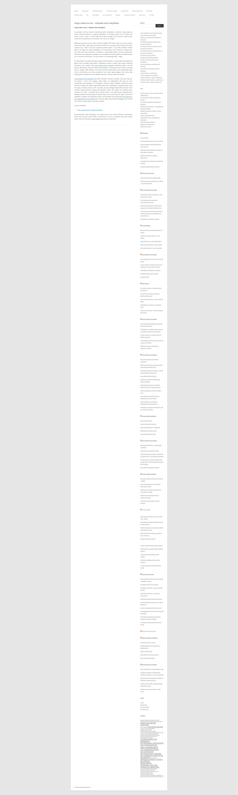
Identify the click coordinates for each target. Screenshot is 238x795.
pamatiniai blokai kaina (154, 735)
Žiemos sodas (78, 15)
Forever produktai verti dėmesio (149, 75)
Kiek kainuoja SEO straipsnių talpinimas (151, 599)
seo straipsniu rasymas (150, 753)
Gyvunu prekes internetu (149, 416)
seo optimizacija (156, 743)
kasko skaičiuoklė (144, 727)
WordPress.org (144, 709)
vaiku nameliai (143, 768)
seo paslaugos (149, 747)
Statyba (151, 15)
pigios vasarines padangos (146, 737)
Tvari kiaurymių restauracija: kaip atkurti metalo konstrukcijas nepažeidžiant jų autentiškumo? (151, 213)
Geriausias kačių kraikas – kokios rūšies (151, 245)
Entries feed (143, 705)
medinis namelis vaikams (146, 732)
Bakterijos (149, 11)
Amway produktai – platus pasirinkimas (151, 77)
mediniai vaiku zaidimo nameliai (148, 731)
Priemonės (145, 133)
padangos (155, 733)
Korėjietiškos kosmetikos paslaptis (149, 219)
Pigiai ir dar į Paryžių (145, 126)
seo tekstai (145, 757)
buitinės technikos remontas (147, 721)
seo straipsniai (146, 751)
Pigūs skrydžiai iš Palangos (147, 122)
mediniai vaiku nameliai (146, 729)
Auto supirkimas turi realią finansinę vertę (151, 669)
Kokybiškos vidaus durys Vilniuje (149, 273)
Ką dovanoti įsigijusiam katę (148, 434)
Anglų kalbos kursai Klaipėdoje (84, 79)
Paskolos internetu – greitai (147, 642)
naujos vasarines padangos (146, 733)
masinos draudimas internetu (147, 728)
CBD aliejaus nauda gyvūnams (148, 431)
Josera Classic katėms (146, 421)
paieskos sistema (144, 735)
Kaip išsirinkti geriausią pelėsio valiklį (150, 178)
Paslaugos (142, 15)
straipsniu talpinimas (149, 767)
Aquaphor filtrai (144, 277)
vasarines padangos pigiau (146, 774)
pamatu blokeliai (144, 736)
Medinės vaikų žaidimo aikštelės (149, 57)
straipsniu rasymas (149, 765)
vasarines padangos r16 (146, 775)
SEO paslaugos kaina (148, 574)
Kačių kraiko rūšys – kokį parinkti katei (150, 241)
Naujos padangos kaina (149, 631)
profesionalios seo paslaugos (148, 740)
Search (142, 23)
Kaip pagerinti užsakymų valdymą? (150, 467)
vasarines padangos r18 (146, 776)
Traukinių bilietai (97, 11)
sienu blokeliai (153, 757)
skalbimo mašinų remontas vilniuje (151, 760)
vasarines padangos (152, 768)
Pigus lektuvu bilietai (148, 173)
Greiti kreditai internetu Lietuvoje (149, 655)
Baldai (76, 11)
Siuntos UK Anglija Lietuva (147, 115)
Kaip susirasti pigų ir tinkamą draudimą (90, 110)
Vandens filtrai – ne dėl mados (148, 73)
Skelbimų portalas (129, 15)
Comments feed (144, 707)
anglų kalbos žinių (98, 119)
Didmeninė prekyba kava (147, 124)
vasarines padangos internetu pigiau (149, 771)
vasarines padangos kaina (146, 772)
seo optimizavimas (148, 745)
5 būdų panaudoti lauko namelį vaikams (151, 545)
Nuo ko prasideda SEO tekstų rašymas (150, 608)
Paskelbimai (95, 15)
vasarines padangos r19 (157, 776)
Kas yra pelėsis (144, 138)
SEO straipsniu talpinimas (149, 190)
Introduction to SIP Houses (147, 55)
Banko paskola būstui (146, 651)
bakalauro (148, 720)
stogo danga (146, 763)
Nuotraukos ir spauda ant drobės (149, 451)
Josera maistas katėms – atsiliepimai (150, 427)
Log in (142, 702)
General (117, 15)
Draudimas (85, 11)
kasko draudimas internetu (148, 724)
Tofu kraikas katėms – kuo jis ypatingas (151, 248)
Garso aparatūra (137, 11)
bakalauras (143, 720)
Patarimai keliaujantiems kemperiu (150, 167)
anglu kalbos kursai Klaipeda (104, 65)
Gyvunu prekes (146, 225)
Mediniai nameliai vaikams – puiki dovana (151, 80)
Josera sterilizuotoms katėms (148, 424)
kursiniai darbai (156, 726)
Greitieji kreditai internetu (149, 638)
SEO (87, 15)
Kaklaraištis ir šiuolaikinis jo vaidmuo (150, 270)
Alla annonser (107, 15)
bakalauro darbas (155, 720)
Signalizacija (124, 11)
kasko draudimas (158, 721)
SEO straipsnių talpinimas (149, 319)
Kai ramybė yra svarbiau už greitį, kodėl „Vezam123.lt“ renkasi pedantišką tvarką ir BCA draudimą (152, 462)
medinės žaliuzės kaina (157, 732)
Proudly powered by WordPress (82, 787)
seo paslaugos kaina (149, 749)
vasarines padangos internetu (147, 770)
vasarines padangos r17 (157, 775)
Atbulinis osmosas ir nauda (147, 539)
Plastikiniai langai (111, 11)
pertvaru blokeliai (152, 736)
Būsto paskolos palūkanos (147, 658)
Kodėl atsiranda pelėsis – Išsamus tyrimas (151, 141)
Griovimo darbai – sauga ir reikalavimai (151, 82)
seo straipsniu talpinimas (151, 755)
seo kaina (144, 743)
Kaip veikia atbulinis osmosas (148, 376)
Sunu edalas (145, 283)
